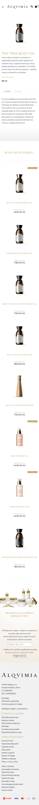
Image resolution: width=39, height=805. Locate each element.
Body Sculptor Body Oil (19, 203)
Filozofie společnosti (10, 717)
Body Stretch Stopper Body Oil (19, 304)
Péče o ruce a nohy (10, 762)
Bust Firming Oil (19, 456)
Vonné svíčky (7, 790)
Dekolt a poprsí (8, 753)
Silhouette (6, 750)
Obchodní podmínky (10, 701)
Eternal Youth (7, 741)
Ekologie (5, 726)
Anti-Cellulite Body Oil (19, 355)
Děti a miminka (8, 766)
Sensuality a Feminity (10, 769)
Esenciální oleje (8, 781)
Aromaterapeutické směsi (12, 784)
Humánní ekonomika (10, 729)
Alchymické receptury (11, 723)
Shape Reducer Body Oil (19, 253)
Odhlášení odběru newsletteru (15, 709)
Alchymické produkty (11, 775)
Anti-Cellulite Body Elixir (19, 405)
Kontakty (5, 698)
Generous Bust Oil (19, 507)
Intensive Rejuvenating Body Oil (19, 557)
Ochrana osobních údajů (12, 704)
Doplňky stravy (8, 747)
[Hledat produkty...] (32, 7)
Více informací (8, 77)
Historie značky (8, 720)
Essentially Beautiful (10, 744)
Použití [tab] (18, 91)
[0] (36, 7)
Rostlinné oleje (8, 778)
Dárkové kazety (8, 787)
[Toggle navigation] (3, 7)
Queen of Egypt (8, 756)
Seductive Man (8, 772)
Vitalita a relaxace (9, 759)
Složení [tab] (7, 91)
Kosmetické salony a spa (12, 732)
